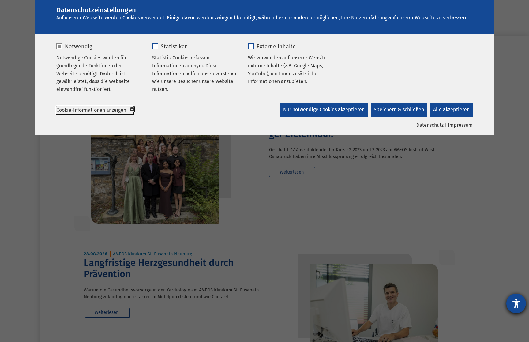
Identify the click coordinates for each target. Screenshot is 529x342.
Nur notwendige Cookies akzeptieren (324, 109)
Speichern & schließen (399, 109)
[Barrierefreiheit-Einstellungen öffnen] (516, 303)
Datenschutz (430, 125)
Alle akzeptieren (451, 109)
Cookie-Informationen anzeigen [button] (91, 110)
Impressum (460, 125)
